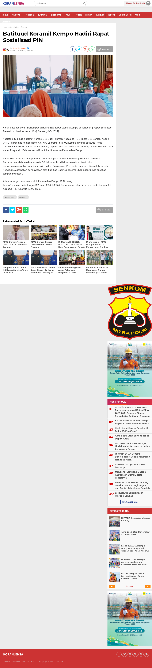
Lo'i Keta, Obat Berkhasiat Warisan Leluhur (129, 494)
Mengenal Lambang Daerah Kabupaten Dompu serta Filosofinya (130, 475)
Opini (138, 14)
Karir (33, 662)
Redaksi (7, 662)
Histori (88, 14)
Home (4, 14)
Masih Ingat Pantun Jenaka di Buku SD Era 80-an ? (131, 430)
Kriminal (42, 14)
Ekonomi (56, 14)
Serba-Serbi (125, 14)
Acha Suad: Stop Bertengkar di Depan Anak (132, 437)
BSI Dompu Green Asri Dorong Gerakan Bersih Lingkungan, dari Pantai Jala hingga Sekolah (132, 485)
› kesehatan (14, 27)
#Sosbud (23, 197)
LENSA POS (58, 662)
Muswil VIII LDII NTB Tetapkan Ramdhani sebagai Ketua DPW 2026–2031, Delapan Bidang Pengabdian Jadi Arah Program (132, 411)
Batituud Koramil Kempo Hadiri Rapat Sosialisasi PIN (56, 36)
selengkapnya (129, 502)
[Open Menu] (148, 3)
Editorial (6, 21)
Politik (78, 14)
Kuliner (100, 14)
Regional (29, 14)
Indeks (111, 14)
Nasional (16, 14)
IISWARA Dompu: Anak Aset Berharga (130, 466)
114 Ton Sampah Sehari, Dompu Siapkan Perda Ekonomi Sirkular (132, 422)
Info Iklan (25, 662)
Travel (67, 14)
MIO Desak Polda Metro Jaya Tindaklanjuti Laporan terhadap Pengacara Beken (132, 446)
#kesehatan (10, 197)
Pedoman (16, 662)
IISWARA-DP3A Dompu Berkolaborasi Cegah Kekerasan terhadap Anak (132, 456)
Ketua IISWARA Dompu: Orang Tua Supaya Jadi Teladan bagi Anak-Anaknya (135, 548)
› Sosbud (23, 27)
